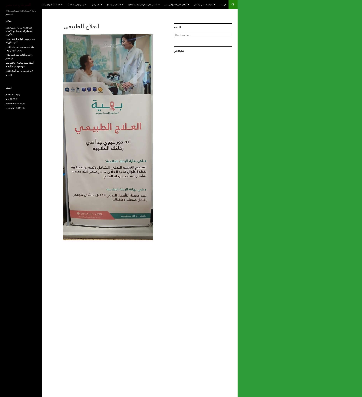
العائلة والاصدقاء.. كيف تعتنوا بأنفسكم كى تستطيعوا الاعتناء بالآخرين (19, 31)
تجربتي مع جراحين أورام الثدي (19, 70)
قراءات (223, 4)
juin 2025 (10, 99)
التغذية (9, 75)
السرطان (95, 4)
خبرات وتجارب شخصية (77, 4)
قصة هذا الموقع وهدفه (50, 4)
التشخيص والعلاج (114, 4)
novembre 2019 (13, 108)
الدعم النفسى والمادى (203, 4)
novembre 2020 (13, 103)
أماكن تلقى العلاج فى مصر (175, 4)
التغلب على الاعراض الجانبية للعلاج (142, 4)
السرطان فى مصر (18, 4)
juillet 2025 (11, 94)
